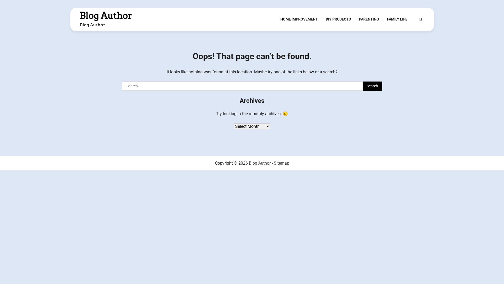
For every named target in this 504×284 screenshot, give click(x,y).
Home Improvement (299, 19)
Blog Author (106, 15)
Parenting (369, 19)
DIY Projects (338, 19)
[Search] (420, 19)
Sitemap (281, 163)
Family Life (397, 19)
